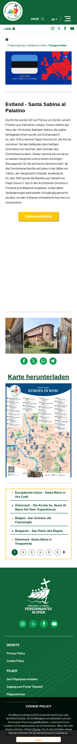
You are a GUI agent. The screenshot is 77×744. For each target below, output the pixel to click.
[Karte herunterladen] (38, 430)
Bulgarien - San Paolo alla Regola (39, 531)
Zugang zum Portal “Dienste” (25, 686)
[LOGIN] (13, 29)
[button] (38, 336)
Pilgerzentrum (16, 694)
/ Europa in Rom (57, 45)
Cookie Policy (15, 660)
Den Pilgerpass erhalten (22, 679)
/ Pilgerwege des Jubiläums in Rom (27, 45)
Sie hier (37, 729)
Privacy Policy (16, 653)
